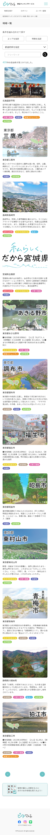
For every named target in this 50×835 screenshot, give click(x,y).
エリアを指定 (13, 38)
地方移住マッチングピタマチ (12, 16)
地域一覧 (26, 16)
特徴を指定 (37, 38)
